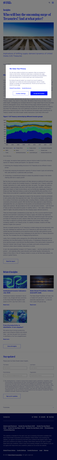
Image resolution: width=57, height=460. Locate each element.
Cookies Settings (21, 93)
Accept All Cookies (39, 93)
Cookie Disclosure (26, 88)
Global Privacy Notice (15, 88)
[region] (28, 81)
